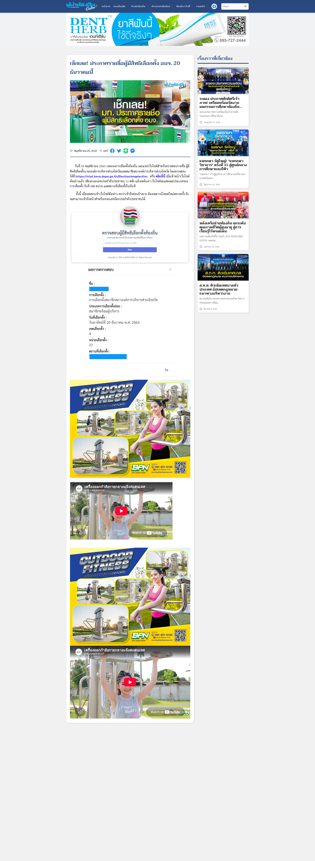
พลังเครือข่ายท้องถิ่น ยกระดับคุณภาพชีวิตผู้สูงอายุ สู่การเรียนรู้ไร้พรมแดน (222, 227)
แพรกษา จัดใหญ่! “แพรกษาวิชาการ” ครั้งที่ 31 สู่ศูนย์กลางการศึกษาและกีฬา (223, 165)
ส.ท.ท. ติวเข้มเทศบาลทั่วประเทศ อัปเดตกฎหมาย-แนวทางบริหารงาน (219, 289)
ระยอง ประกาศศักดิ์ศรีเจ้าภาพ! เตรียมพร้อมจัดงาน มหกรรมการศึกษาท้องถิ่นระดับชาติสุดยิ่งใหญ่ (219, 103)
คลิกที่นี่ (160, 176)
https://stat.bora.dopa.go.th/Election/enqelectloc (112, 176)
